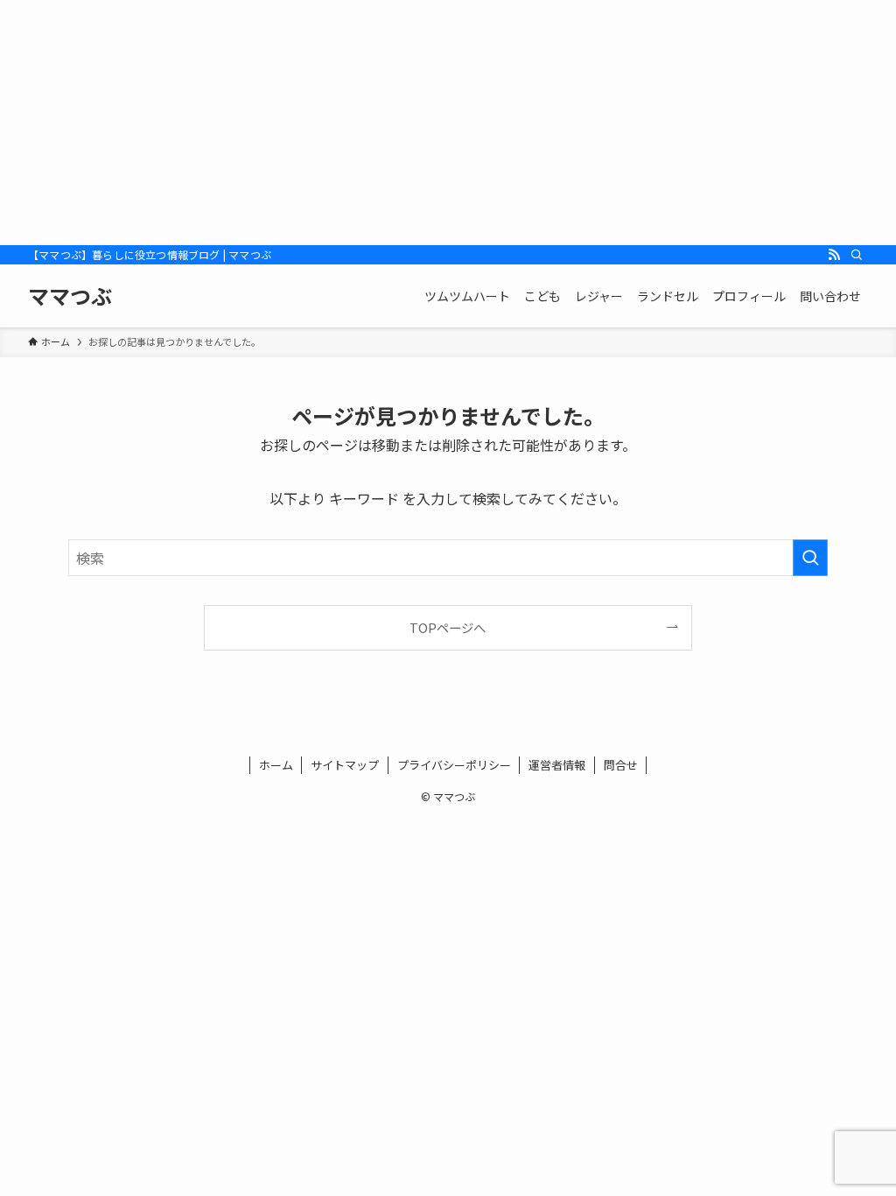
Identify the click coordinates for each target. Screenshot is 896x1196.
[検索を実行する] (810, 557)
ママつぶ (70, 295)
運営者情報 (556, 764)
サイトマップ (345, 764)
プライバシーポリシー (454, 764)
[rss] (833, 254)
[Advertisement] (448, 122)
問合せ (621, 764)
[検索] (856, 254)
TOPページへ (448, 627)
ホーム (276, 764)
